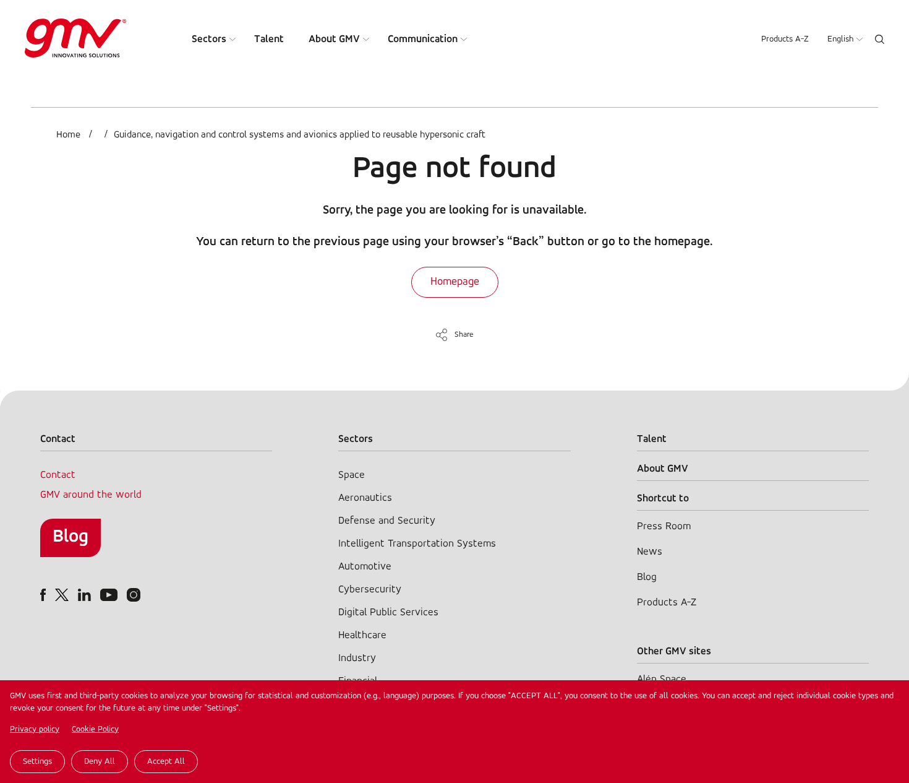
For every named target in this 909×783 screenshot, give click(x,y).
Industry (357, 658)
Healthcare (362, 635)
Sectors (209, 39)
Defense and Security (386, 521)
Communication (423, 39)
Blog (70, 537)
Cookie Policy (95, 729)
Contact (57, 475)
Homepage (454, 282)
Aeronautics (365, 498)
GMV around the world (91, 495)
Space (351, 475)
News (649, 552)
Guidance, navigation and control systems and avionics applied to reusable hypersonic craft (299, 135)
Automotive (364, 566)
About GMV (334, 39)
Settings (37, 761)
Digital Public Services (388, 612)
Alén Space (661, 679)
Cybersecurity (369, 589)
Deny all (99, 761)
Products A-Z (785, 39)
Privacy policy (34, 729)
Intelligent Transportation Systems (417, 544)
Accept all (166, 761)
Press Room (664, 526)
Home (68, 135)
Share (464, 335)
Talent (269, 39)
